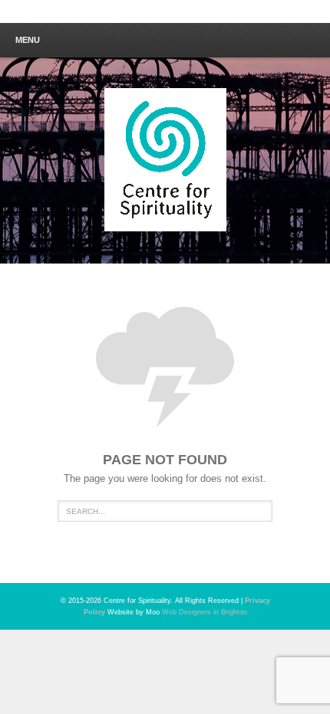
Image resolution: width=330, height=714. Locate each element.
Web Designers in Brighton (204, 612)
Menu (27, 39)
